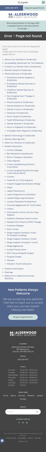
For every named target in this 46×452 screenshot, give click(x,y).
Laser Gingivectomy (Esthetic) (21, 194)
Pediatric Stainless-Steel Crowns (22, 218)
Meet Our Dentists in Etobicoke (20, 143)
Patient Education (13, 146)
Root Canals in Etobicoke (19, 116)
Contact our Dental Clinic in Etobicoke (23, 67)
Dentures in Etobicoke (17, 113)
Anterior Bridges (15, 150)
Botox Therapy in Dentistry (19, 157)
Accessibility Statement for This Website (24, 63)
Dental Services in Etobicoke (18, 74)
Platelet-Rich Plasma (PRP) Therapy (24, 222)
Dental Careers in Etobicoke (18, 70)
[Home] (23, 15)
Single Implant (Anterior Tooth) (21, 239)
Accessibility (22, 438)
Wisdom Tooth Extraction (19, 264)
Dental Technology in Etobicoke (20, 136)
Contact (23, 399)
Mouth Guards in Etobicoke (20, 102)
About (13, 396)
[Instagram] (23, 423)
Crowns (10, 177)
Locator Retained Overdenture (21, 202)
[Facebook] (19, 423)
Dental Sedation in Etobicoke (21, 106)
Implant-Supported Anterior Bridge (23, 184)
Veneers (11, 260)
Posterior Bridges (15, 226)
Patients (30, 396)
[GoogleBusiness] (26, 423)
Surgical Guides (14, 257)
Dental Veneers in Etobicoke (20, 124)
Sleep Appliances (15, 246)
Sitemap (9, 272)
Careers (40, 396)
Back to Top (23, 441)
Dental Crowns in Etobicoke (20, 109)
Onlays (10, 209)
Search (30, 438)
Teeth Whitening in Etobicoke (21, 120)
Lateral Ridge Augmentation (20, 198)
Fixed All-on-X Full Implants (20, 180)
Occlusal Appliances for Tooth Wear (24, 205)
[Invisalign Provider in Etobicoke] (23, 2)
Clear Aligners (13, 161)
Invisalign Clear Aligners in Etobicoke (24, 131)
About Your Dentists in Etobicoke (20, 59)
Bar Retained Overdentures (20, 154)
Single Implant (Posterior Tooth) (22, 242)
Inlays (9, 187)
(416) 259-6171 (23, 359)
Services (21, 396)
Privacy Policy (11, 438)
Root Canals (13, 229)
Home (5, 396)
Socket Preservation (16, 249)
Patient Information (14, 269)
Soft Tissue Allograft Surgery (20, 253)
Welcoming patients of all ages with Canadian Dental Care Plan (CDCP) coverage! (23, 26)
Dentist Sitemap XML (15, 139)
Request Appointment (34, 8)
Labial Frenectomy (16, 191)
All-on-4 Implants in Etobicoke (21, 127)
